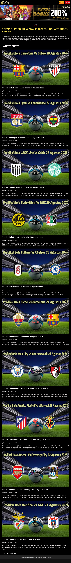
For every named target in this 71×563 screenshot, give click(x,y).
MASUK (61, 2)
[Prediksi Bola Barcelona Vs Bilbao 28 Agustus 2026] (35, 67)
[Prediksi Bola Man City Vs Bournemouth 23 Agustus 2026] (35, 368)
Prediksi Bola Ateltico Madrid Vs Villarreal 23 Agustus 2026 (26, 440)
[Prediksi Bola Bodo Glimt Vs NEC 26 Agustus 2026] (35, 217)
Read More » (57, 95)
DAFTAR (67, 2)
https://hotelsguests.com (30, 557)
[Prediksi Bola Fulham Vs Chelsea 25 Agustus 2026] (35, 266)
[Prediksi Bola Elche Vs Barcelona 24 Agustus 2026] (35, 316)
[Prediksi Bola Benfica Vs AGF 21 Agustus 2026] (35, 519)
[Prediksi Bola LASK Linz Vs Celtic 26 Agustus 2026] (35, 167)
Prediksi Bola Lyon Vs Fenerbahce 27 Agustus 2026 (23, 138)
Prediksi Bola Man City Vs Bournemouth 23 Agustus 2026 (25, 388)
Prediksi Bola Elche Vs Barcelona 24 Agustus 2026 (22, 337)
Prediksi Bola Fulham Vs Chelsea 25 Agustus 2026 (22, 287)
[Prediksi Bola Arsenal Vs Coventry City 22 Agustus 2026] (35, 469)
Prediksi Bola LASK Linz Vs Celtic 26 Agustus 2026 (23, 187)
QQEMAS (5, 36)
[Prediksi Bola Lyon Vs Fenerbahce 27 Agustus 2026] (35, 117)
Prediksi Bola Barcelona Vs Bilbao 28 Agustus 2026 (23, 88)
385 (8, 553)
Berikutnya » (13, 553)
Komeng (5, 91)
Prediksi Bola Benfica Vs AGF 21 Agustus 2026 (21, 539)
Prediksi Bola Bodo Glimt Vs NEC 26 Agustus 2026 (22, 237)
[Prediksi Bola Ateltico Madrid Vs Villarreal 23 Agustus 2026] (35, 419)
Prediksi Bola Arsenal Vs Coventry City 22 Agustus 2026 (25, 490)
